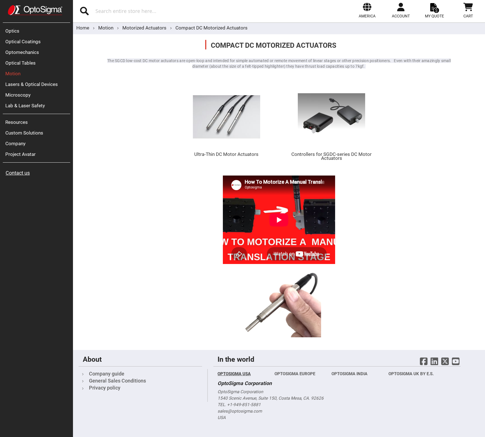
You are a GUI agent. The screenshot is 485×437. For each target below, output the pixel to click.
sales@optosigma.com (240, 411)
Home (83, 28)
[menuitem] (38, 31)
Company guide (106, 374)
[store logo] (35, 10)
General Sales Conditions (117, 381)
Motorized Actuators (145, 28)
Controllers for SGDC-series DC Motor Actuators (331, 156)
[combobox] (146, 10)
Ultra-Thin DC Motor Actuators (226, 154)
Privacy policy (104, 388)
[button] (367, 10)
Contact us (18, 173)
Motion (106, 28)
